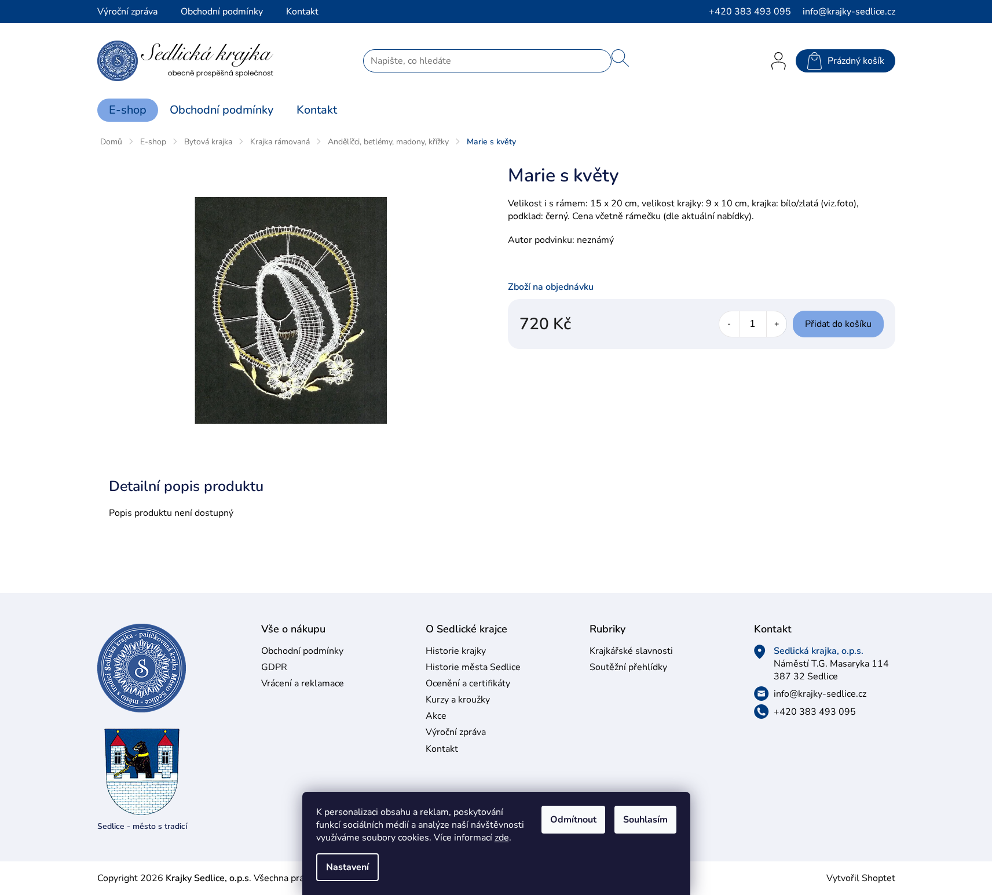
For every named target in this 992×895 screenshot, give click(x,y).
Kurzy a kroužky (458, 699)
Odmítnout (573, 819)
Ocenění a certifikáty (468, 683)
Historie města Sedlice (473, 667)
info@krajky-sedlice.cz (820, 693)
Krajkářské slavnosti (631, 651)
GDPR (274, 667)
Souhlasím (645, 819)
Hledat (620, 58)
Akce (436, 716)
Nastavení (347, 867)
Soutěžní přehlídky (628, 667)
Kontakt (302, 11)
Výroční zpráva (127, 11)
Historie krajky (456, 651)
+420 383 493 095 (815, 711)
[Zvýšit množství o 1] (776, 324)
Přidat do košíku (838, 324)
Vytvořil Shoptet (860, 878)
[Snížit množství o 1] (729, 324)
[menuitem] (127, 110)
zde (502, 837)
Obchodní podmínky (222, 11)
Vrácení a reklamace (302, 683)
